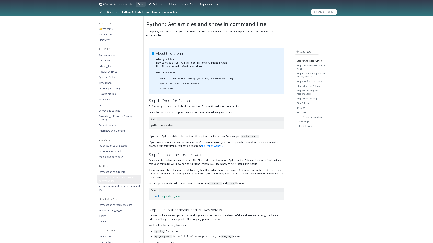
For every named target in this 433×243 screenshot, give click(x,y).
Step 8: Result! (304, 103)
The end (301, 107)
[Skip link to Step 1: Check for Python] (147, 101)
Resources (302, 112)
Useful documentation (310, 117)
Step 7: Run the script (307, 98)
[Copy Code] (280, 124)
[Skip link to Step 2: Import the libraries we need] (147, 155)
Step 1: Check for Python (309, 60)
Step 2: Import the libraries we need (312, 67)
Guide (141, 4)
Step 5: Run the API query (310, 85)
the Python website (212, 145)
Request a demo (209, 4)
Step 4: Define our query (309, 81)
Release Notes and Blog (181, 4)
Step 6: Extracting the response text (307, 92)
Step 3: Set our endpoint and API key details (311, 75)
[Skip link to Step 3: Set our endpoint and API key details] (147, 210)
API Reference (156, 4)
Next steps (304, 121)
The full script (306, 126)
